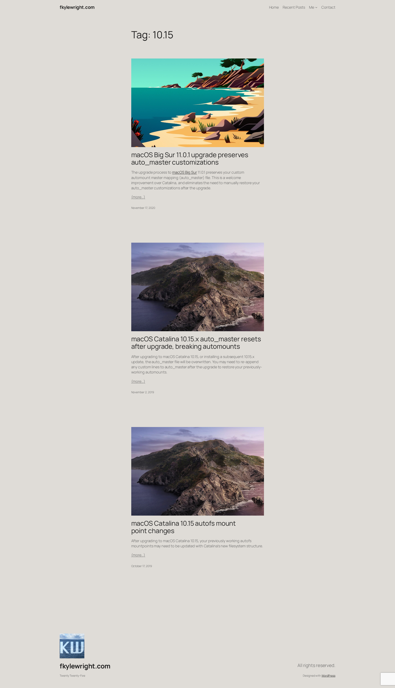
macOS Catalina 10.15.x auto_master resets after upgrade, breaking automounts (196, 342)
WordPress (328, 675)
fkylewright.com (77, 7)
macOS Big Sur (184, 172)
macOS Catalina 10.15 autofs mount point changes (183, 527)
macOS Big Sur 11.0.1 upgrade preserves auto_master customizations (189, 158)
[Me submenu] (316, 7)
